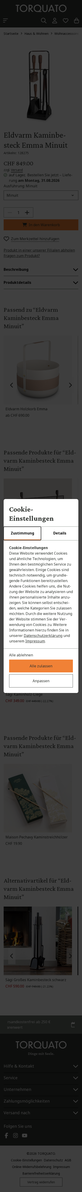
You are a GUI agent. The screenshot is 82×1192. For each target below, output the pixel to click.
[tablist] (41, 533)
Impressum (35, 641)
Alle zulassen (41, 665)
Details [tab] (59, 533)
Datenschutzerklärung (43, 635)
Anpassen (41, 680)
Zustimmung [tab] (22, 533)
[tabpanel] (41, 594)
